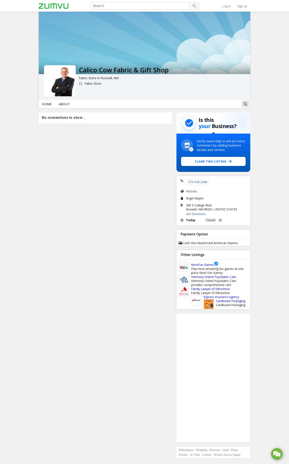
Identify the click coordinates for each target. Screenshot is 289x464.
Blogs (234, 450)
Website (191, 191)
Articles (183, 454)
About (64, 104)
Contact (207, 454)
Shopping (201, 450)
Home (47, 104)
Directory (214, 450)
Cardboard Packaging (230, 301)
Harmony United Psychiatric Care (213, 277)
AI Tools (195, 454)
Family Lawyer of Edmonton (210, 289)
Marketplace (186, 450)
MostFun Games (202, 265)
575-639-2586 (197, 182)
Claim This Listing (210, 161)
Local (225, 450)
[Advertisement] (213, 377)
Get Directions (196, 214)
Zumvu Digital (231, 454)
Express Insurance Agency (221, 297)
